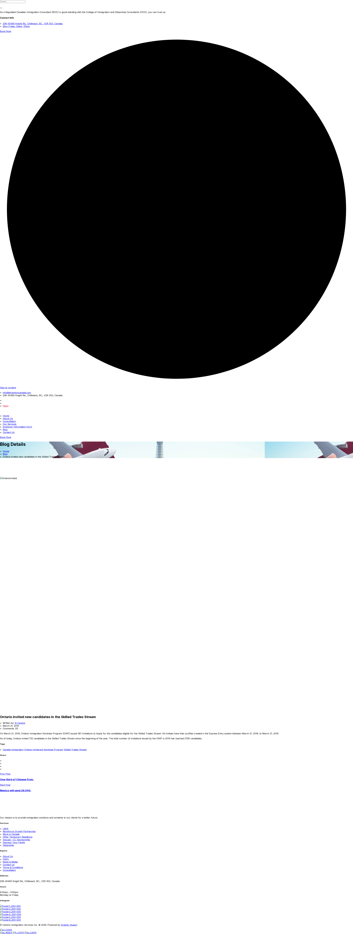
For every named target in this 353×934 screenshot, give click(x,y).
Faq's (5, 405)
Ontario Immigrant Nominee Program (43, 749)
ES (11, 932)
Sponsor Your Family (14, 842)
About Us (8, 418)
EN (10, 929)
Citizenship (8, 845)
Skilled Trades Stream (75, 749)
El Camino (20, 723)
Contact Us (8, 432)
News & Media (10, 861)
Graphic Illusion (69, 925)
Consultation (9, 421)
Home (6, 415)
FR (22, 932)
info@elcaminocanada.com (17, 392)
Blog (5, 429)
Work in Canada (11, 834)
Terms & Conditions (13, 867)
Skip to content (8, 387)
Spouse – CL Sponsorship (16, 839)
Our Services (9, 424)
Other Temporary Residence (17, 837)
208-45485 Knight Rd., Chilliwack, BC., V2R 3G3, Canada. (33, 23)
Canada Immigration (13, 749)
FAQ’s (6, 859)
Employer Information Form (17, 426)
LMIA (5, 828)
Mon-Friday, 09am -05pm (16, 26)
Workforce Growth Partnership (19, 831)
